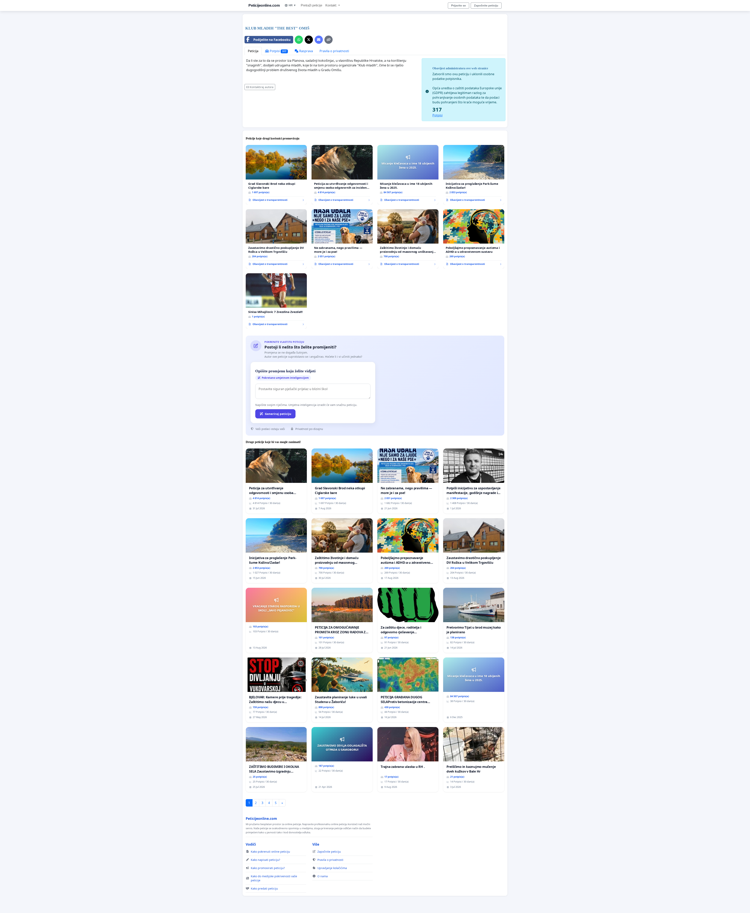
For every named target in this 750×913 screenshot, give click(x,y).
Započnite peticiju (486, 5)
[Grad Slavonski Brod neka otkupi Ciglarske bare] (276, 174)
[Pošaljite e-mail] (319, 40)
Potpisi (277, 51)
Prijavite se (458, 5)
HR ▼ (292, 5)
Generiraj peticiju (278, 414)
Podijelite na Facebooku (272, 40)
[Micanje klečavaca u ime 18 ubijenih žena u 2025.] (407, 174)
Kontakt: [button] (331, 5)
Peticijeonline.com (264, 5)
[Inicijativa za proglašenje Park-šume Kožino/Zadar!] (473, 174)
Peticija (253, 51)
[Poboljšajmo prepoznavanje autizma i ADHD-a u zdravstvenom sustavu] (473, 239)
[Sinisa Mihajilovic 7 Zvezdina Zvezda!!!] (276, 301)
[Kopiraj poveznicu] (328, 40)
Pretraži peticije (311, 5)
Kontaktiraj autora (261, 87)
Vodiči (251, 844)
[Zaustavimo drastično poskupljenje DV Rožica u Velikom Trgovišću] (276, 239)
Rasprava (305, 51)
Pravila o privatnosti (334, 51)
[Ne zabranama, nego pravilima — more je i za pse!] (342, 239)
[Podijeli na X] (309, 40)
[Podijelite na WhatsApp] (299, 40)
